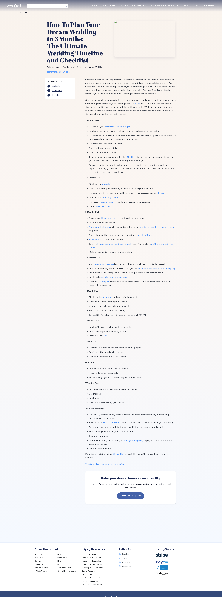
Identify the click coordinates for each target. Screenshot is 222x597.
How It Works (108, 6)
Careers (38, 561)
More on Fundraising (90, 581)
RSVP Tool (39, 557)
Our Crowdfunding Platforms (93, 578)
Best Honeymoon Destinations (165, 6)
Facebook (126, 554)
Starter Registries (88, 571)
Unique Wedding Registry (92, 584)
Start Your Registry (131, 495)
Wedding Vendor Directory (133, 6)
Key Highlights (57, 90)
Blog (15, 13)
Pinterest (126, 562)
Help (59, 561)
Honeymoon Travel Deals (92, 557)
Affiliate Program (41, 571)
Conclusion (56, 95)
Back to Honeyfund (205, 6)
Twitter (125, 558)
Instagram (126, 566)
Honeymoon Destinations (92, 561)
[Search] (66, 6)
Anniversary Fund (41, 568)
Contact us (39, 564)
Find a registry (62, 557)
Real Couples (87, 574)
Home (94, 6)
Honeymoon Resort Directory (93, 564)
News (59, 554)
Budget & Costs (26, 13)
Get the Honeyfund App (66, 571)
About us (38, 554)
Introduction (56, 86)
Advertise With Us (64, 568)
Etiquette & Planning (90, 554)
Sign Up (187, 6)
